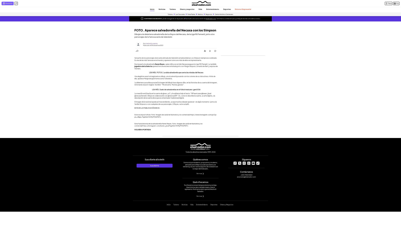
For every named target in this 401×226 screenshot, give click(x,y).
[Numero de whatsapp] (248, 164)
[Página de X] (239, 164)
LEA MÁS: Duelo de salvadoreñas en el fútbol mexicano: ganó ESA (176, 90)
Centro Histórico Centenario (224, 14)
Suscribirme (154, 165)
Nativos (200, 14)
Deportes (227, 9)
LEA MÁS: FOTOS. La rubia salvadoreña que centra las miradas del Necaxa (176, 72)
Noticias (162, 9)
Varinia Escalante (151, 43)
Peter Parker (191, 14)
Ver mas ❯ (200, 173)
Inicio (152, 9)
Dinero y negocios (187, 9)
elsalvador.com (211, 18)
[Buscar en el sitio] (16, 3)
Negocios (209, 14)
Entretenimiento (212, 9)
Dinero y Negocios (226, 204)
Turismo (172, 9)
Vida (200, 9)
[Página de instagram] (244, 164)
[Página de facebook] (235, 164)
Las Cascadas (180, 14)
